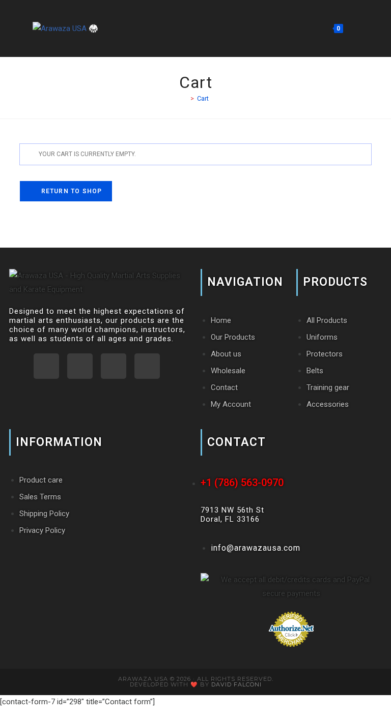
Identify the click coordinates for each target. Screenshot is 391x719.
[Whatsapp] (46, 366)
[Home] (184, 98)
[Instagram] (80, 366)
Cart (203, 98)
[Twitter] (147, 366)
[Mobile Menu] (351, 28)
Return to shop (70, 191)
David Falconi (236, 684)
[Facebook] (113, 366)
